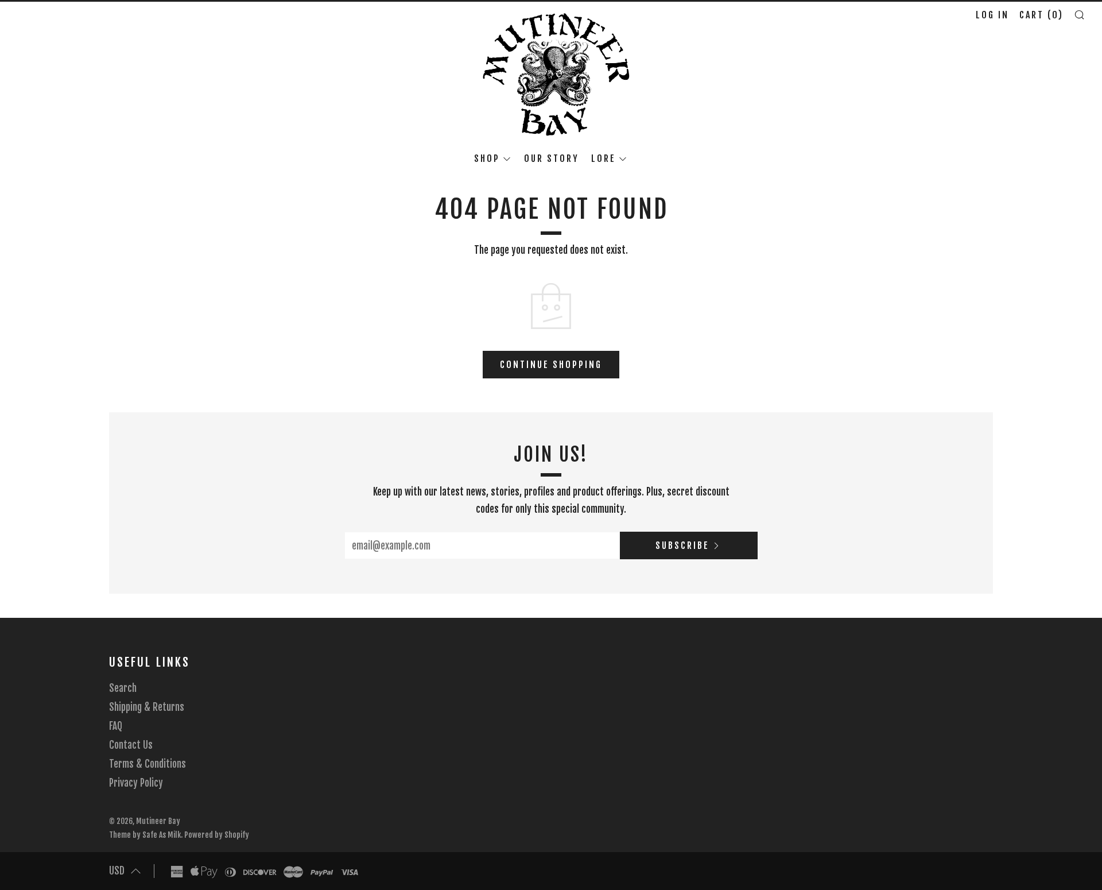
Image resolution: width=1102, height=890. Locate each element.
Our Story (551, 158)
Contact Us (131, 745)
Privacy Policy (136, 783)
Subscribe (682, 545)
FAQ (115, 726)
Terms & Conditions (147, 764)
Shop (487, 158)
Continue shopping (551, 364)
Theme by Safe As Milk (145, 834)
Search (123, 688)
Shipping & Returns (146, 707)
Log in (992, 15)
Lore (603, 158)
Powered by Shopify (216, 834)
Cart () (1041, 15)
